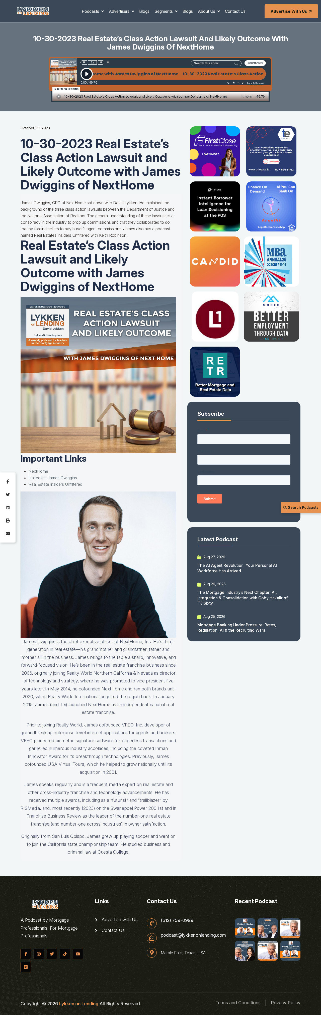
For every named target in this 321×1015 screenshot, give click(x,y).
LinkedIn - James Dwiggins (53, 477)
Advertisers (119, 11)
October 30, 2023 (35, 128)
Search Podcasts (302, 507)
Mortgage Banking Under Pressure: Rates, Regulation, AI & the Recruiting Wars (236, 627)
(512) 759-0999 (177, 920)
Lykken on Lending (78, 1003)
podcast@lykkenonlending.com (193, 935)
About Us (207, 11)
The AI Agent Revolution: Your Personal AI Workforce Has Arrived (237, 568)
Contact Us (235, 11)
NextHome (38, 471)
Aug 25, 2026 (213, 616)
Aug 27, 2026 (213, 557)
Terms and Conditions (238, 1002)
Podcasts (91, 11)
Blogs (144, 11)
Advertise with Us (289, 11)
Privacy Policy (285, 1002)
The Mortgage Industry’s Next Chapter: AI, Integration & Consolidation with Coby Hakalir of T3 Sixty (242, 598)
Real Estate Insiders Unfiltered (55, 484)
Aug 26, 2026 (214, 584)
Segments (164, 11)
